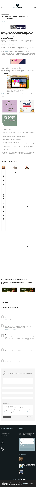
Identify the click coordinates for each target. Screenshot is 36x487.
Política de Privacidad (25, 411)
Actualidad (2, 441)
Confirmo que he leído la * (25, 445)
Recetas (2, 448)
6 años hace (6, 363)
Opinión (2, 447)
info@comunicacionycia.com (7, 411)
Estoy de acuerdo (6, 403)
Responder (14, 319)
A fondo (2, 442)
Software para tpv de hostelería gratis (9, 307)
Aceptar (26, 483)
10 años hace (7, 329)
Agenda (2, 444)
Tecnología (2, 443)
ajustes (10, 486)
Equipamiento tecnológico (5, 14)
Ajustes (31, 483)
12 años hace (7, 319)
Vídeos (2, 450)
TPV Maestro (8, 316)
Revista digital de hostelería (17, 11)
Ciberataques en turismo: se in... (29, 470)
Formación (2, 449)
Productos (2, 440)
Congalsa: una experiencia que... (29, 464)
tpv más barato (8, 324)
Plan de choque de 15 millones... (29, 457)
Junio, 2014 (2, 21)
